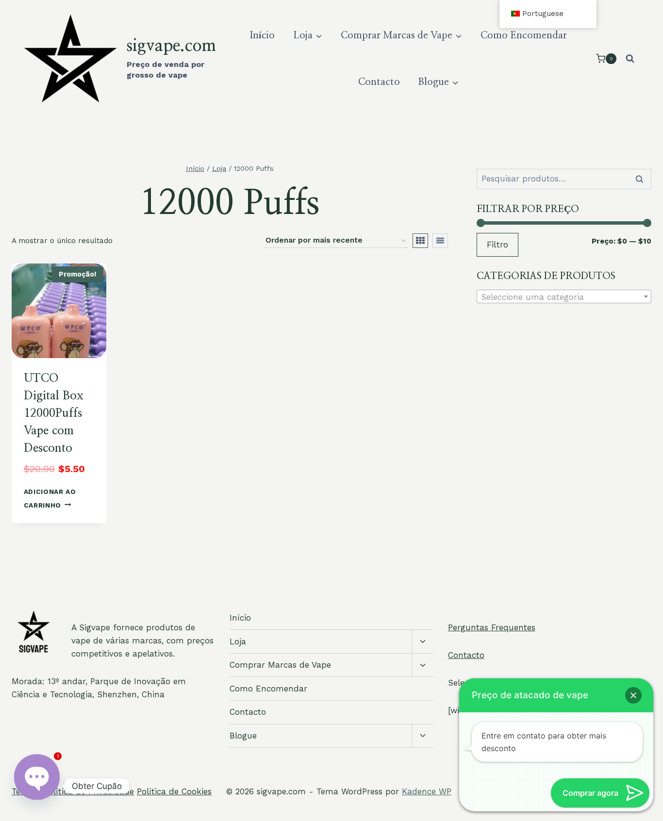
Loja (238, 641)
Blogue (243, 735)
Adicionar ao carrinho (50, 498)
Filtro (497, 244)
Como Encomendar (524, 35)
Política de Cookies (174, 791)
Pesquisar (642, 179)
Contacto (379, 82)
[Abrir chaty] (37, 786)
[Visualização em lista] (440, 240)
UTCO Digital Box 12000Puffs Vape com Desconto (53, 413)
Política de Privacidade (89, 791)
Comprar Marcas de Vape (280, 665)
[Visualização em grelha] (420, 240)
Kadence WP (426, 791)
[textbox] (564, 297)
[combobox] (564, 296)
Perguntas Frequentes (491, 627)
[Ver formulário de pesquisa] (630, 58)
